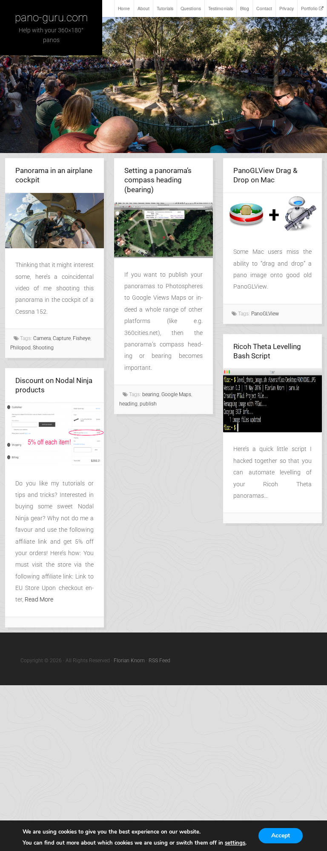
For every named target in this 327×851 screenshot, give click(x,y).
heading (128, 404)
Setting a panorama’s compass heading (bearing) (158, 180)
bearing (150, 394)
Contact (264, 8)
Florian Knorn (129, 661)
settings (235, 843)
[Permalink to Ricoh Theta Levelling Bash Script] (272, 400)
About (144, 8)
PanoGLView (265, 314)
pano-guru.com (51, 17)
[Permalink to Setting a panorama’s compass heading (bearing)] (163, 230)
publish (148, 404)
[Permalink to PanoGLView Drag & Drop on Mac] (272, 214)
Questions (191, 8)
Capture (62, 338)
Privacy (286, 8)
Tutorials (165, 8)
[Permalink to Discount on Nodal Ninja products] (54, 435)
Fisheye (81, 338)
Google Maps (176, 394)
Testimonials (220, 8)
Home (124, 8)
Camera (42, 338)
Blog (244, 8)
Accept (280, 835)
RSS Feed (159, 661)
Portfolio (309, 8)
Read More (39, 599)
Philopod (20, 348)
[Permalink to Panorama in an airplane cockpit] (54, 220)
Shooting (43, 348)
